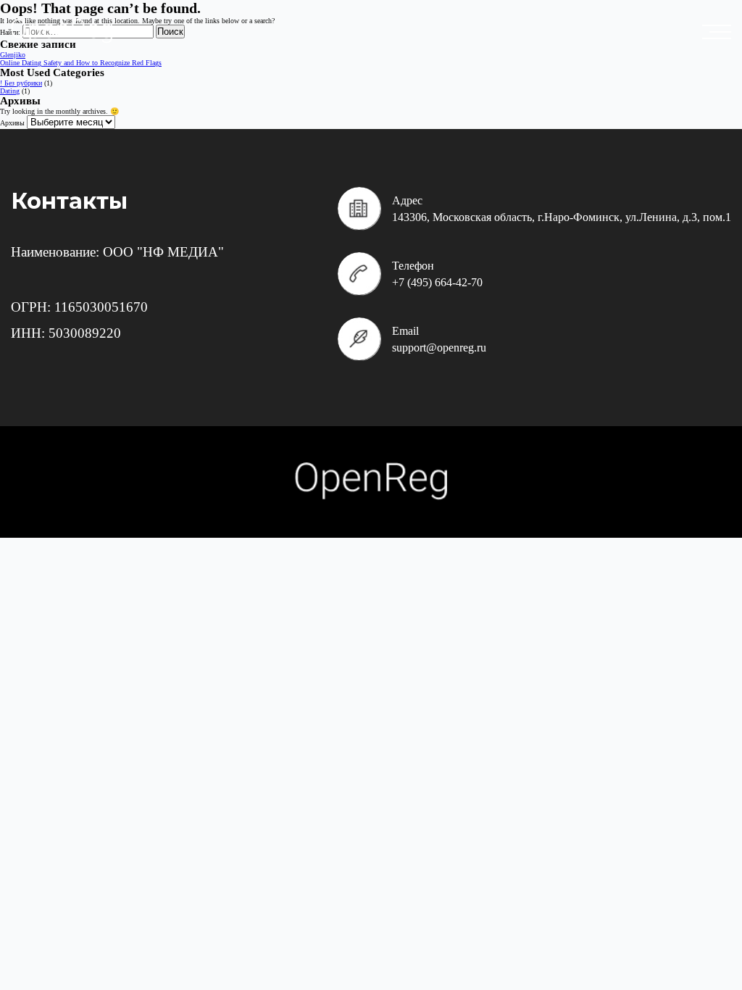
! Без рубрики (21, 83)
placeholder (720, 32)
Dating (10, 91)
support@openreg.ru (439, 347)
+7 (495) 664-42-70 (437, 282)
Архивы (12, 123)
